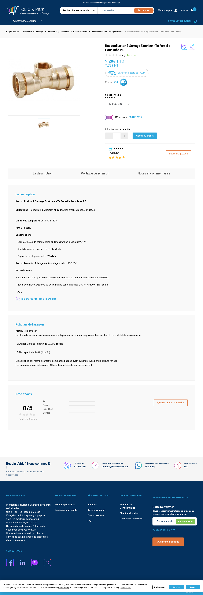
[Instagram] (47, 562)
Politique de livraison (95, 173)
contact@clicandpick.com (115, 466)
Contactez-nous (96, 515)
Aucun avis (132, 55)
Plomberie (52, 32)
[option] (44, 124)
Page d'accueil (12, 32)
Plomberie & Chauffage (33, 32)
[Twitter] (35, 562)
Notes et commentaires (154, 173)
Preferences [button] (126, 588)
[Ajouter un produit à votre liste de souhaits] (184, 47)
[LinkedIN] (22, 562)
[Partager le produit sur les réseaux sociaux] (192, 47)
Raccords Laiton (80, 32)
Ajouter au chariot (145, 136)
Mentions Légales (129, 513)
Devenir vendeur (96, 510)
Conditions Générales (131, 518)
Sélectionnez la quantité (117, 129)
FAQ (186, 466)
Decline (176, 587)
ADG (116, 82)
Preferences (159, 587)
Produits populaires (65, 504)
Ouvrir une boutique (168, 541)
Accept (193, 587)
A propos (92, 504)
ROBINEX (114, 152)
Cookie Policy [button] (63, 588)
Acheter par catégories (24, 21)
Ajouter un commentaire (170, 402)
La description (42, 173)
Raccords (65, 32)
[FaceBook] (10, 562)
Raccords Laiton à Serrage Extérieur (107, 32)
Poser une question (178, 154)
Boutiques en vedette (66, 510)
